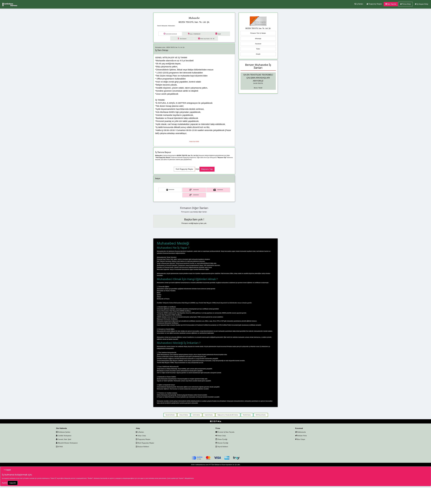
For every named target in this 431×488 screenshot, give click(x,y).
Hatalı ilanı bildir (194, 141)
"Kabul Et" (53, 478)
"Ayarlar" (181, 478)
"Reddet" (90, 478)
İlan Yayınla (391, 4)
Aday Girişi (141, 435)
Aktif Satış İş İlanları (261, 415)
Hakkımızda (301, 432)
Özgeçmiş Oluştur (375, 4)
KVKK (60, 446)
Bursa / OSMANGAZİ (194, 34)
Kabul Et (13, 483)
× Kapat (7, 470)
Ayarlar (4, 483)
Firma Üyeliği (222, 439)
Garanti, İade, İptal (64, 439)
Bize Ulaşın (301, 439)
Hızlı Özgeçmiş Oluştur (145, 443)
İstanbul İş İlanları (170, 415)
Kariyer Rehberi (143, 446)
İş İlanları (359, 4)
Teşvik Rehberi (222, 446)
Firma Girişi (406, 4)
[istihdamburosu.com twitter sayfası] (219, 421)
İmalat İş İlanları (209, 415)
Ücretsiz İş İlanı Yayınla (225, 432)
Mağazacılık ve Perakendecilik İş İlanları (228, 415)
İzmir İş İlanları (196, 415)
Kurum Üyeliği (222, 443)
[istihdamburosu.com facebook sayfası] (211, 421)
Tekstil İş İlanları (247, 415)
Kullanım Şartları (64, 432)
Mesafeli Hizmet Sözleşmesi (67, 443)
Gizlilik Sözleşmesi (64, 435)
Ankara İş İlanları (183, 415)
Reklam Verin (302, 435)
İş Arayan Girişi (422, 4)
